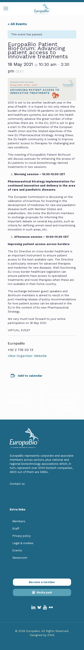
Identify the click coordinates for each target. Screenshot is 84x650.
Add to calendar (30, 375)
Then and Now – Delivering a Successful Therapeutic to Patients (63, 402)
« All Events (17, 24)
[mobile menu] (5, 8)
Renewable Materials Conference (18, 398)
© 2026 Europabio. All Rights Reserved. (42, 631)
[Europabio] (42, 8)
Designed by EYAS (42, 635)
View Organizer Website (27, 356)
